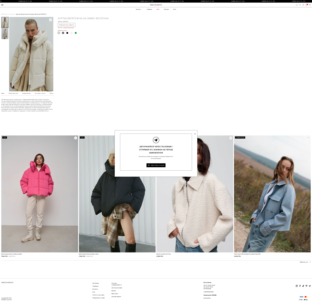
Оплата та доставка (98, 295)
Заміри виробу (26, 93)
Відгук (51, 93)
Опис (2, 93)
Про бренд (95, 283)
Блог (174, 9)
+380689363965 (209, 292)
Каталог (138, 9)
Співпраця (95, 286)
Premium (166, 9)
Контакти (95, 289)
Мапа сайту (115, 293)
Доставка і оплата (40, 93)
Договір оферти (116, 296)
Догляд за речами (117, 288)
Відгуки (114, 291)
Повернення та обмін (98, 298)
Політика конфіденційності (117, 284)
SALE (157, 9)
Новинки (149, 9)
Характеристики (13, 93)
